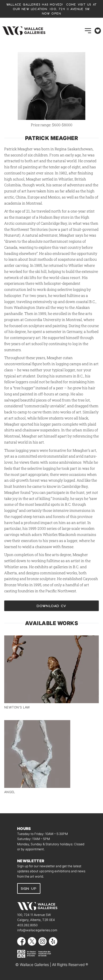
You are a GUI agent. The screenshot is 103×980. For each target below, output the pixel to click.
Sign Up (29, 888)
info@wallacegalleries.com (37, 930)
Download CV (51, 605)
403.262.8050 (27, 925)
